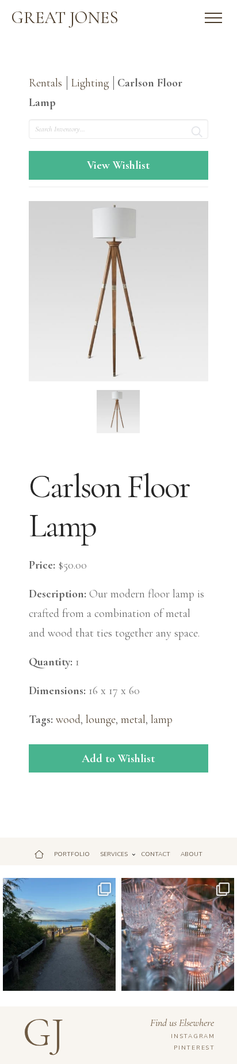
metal (133, 719)
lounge (101, 719)
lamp (162, 719)
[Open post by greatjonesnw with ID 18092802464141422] (177, 934)
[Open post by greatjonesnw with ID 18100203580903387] (59, 934)
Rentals (45, 83)
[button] (213, 18)
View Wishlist (118, 165)
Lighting (90, 83)
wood (68, 719)
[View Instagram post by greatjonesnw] (105, 980)
